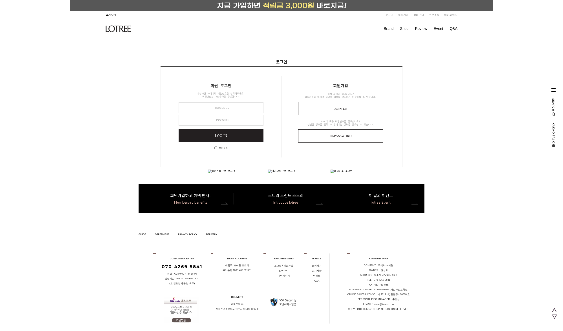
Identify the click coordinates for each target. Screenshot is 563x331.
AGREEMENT (162, 234)
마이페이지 (450, 14)
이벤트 (316, 275)
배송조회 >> (237, 304)
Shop (404, 29)
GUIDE (142, 234)
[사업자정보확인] (399, 289)
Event (438, 29)
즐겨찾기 (111, 14)
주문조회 (434, 14)
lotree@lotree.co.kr (384, 304)
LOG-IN (221, 135)
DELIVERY (211, 234)
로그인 (389, 14)
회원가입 (403, 14)
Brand (388, 29)
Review (421, 29)
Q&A (453, 29)
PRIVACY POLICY (187, 234)
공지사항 (317, 270)
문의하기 (317, 265)
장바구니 (418, 14)
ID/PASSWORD (341, 136)
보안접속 (222, 148)
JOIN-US (341, 108)
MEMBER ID (222, 107)
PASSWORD (222, 120)
